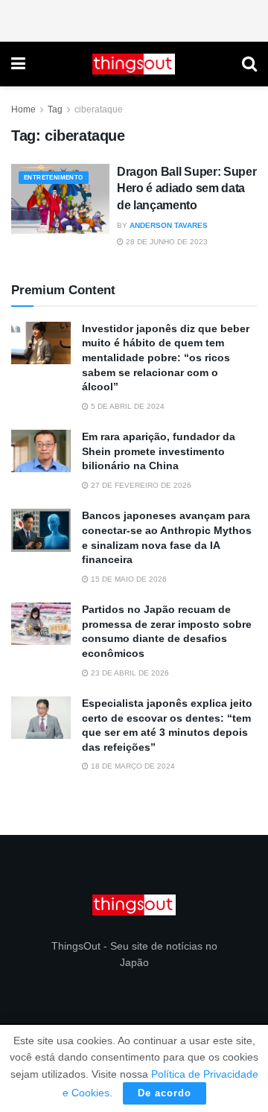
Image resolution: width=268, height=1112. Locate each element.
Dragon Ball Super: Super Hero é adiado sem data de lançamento (186, 188)
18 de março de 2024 (132, 766)
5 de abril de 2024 (127, 406)
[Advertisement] (134, 18)
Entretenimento (53, 177)
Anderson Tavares (169, 225)
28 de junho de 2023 (166, 242)
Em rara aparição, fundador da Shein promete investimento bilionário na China (158, 450)
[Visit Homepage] (134, 64)
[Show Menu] (18, 64)
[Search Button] (249, 64)
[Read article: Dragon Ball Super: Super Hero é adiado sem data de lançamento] (60, 199)
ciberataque (98, 109)
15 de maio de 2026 (128, 579)
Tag (55, 109)
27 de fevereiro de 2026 (140, 485)
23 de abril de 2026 (129, 673)
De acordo (164, 1093)
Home (23, 109)
